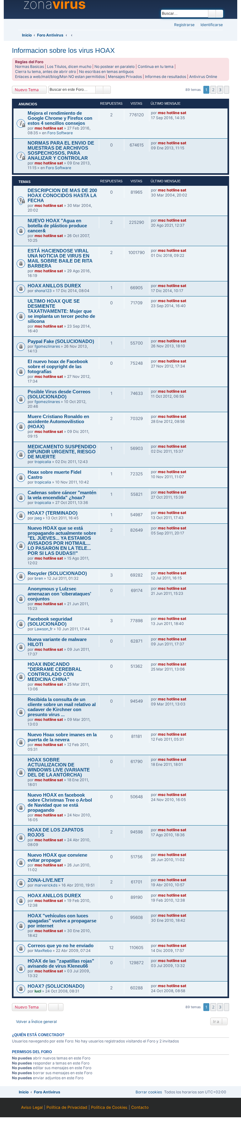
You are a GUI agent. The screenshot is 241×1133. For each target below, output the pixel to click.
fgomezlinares (47, 346)
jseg (38, 518)
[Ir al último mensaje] (189, 112)
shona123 (43, 290)
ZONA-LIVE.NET (46, 880)
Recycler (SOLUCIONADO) (57, 573)
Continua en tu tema (156, 66)
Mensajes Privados (125, 76)
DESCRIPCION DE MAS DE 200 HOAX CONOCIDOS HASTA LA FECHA (62, 195)
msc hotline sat (49, 128)
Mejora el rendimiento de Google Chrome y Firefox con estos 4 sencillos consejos (60, 118)
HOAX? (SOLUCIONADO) (56, 986)
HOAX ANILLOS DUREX (54, 285)
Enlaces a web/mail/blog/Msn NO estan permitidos (60, 76)
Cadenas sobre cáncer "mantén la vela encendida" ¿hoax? (62, 495)
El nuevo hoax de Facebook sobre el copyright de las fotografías (58, 366)
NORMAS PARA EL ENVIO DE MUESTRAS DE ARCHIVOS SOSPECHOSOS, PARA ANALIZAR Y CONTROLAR (61, 151)
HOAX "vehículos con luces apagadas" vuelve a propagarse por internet (62, 920)
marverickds (46, 885)
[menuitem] (210, 25)
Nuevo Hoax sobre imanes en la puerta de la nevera (62, 737)
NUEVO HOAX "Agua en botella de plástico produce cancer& (57, 225)
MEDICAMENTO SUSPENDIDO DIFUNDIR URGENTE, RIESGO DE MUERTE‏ (62, 451)
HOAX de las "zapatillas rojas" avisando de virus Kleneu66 (61, 964)
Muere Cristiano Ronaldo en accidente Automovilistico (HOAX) (58, 421)
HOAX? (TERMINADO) (53, 513)
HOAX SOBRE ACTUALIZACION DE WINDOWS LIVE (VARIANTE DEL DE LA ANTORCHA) (59, 767)
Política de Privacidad (66, 1107)
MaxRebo (43, 950)
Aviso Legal (32, 1107)
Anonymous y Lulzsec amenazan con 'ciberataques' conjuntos (59, 593)
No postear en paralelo (114, 66)
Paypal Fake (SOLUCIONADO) (61, 341)
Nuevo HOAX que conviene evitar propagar (57, 858)
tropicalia (43, 461)
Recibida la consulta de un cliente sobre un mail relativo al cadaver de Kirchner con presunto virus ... (62, 707)
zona (54, 4)
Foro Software (60, 132)
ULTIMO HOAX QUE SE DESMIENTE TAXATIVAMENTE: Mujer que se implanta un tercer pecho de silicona (61, 311)
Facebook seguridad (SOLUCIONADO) (50, 621)
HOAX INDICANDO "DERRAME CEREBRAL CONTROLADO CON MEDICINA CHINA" (55, 672)
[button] (226, 90)
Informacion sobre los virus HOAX (63, 50)
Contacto (140, 1107)
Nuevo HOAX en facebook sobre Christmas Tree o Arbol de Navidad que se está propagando (60, 803)
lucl (38, 991)
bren (39, 578)
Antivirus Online (203, 76)
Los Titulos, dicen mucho (69, 66)
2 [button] (213, 89)
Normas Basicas (29, 66)
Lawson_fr (44, 629)
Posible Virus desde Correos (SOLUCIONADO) (59, 394)
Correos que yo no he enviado (61, 945)
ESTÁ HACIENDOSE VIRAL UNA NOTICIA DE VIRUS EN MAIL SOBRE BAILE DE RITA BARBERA (60, 258)
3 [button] (220, 89)
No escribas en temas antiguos (106, 71)
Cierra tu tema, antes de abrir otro (45, 71)
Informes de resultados (165, 76)
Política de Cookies (109, 1107)
